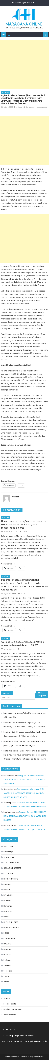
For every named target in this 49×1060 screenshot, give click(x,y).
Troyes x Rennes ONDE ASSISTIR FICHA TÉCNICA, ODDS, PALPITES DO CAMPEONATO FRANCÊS (25, 816)
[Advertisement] (24, 64)
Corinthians (9, 873)
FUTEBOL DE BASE (11, 922)
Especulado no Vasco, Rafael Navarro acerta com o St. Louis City (25, 715)
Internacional (9, 938)
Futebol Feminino (11, 927)
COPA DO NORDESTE (12, 868)
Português (8, 960)
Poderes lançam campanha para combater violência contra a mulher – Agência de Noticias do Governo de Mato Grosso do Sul (24, 584)
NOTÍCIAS (5, 92)
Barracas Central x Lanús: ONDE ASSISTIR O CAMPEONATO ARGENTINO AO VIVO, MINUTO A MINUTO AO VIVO (24, 793)
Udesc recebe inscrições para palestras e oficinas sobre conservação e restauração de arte (23, 524)
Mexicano (8, 949)
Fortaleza (8, 911)
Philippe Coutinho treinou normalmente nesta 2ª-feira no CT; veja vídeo (43, 693)
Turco (6, 976)
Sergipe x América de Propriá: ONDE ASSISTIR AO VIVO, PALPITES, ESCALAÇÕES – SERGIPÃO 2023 (24, 779)
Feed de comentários (13, 1009)
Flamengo (8, 906)
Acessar (7, 998)
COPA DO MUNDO (11, 862)
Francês (7, 916)
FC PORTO (8, 900)
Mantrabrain (39, 1057)
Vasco (6, 981)
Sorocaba (8, 971)
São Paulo (8, 965)
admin (19, 107)
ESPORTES (8, 889)
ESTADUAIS (8, 895)
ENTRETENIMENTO (11, 879)
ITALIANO (7, 944)
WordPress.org (10, 1014)
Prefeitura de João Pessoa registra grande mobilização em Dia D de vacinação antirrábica (24, 724)
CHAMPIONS (9, 857)
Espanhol (7, 884)
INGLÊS (6, 933)
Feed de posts (10, 1004)
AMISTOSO (8, 846)
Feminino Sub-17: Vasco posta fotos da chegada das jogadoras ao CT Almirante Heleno (25, 734)
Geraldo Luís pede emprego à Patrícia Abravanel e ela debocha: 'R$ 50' (22, 643)
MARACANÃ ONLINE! (25, 24)
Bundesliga (8, 852)
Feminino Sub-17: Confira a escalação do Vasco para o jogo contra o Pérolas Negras (24, 743)
